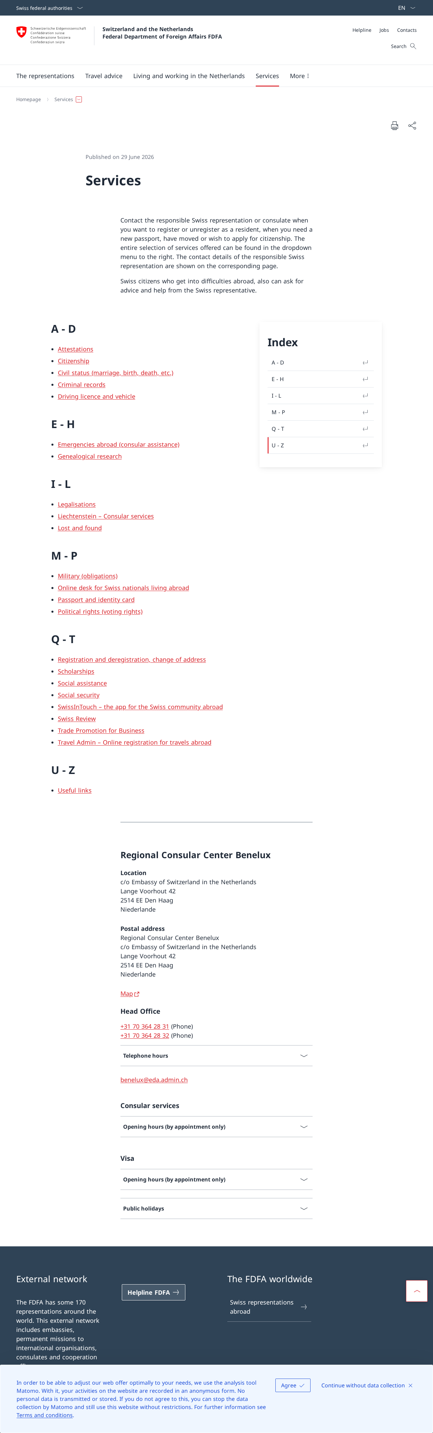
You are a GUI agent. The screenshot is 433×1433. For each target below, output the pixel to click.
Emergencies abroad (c (91, 444)
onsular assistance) (151, 444)
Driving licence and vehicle (96, 396)
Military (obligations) (87, 576)
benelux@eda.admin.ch (154, 1080)
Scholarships (76, 671)
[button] (45, 76)
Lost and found (80, 528)
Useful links (75, 790)
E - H (278, 379)
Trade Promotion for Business (101, 730)
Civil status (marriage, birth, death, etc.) (115, 373)
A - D (278, 362)
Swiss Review (77, 718)
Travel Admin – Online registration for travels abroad (134, 742)
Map (126, 993)
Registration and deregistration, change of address (132, 659)
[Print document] (394, 125)
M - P (278, 412)
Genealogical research (90, 456)
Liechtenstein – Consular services (106, 516)
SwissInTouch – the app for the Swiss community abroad (140, 707)
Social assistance (82, 683)
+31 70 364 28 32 (144, 1035)
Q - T (278, 428)
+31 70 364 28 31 (144, 1026)
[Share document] (412, 125)
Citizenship (73, 361)
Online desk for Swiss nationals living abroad (123, 588)
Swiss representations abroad (262, 1306)
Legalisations (77, 504)
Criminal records (82, 384)
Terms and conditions (45, 1415)
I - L (276, 395)
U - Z (278, 445)
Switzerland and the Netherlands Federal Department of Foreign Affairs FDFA (162, 32)
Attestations (75, 349)
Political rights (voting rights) (100, 611)
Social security (78, 695)
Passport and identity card (96, 599)
